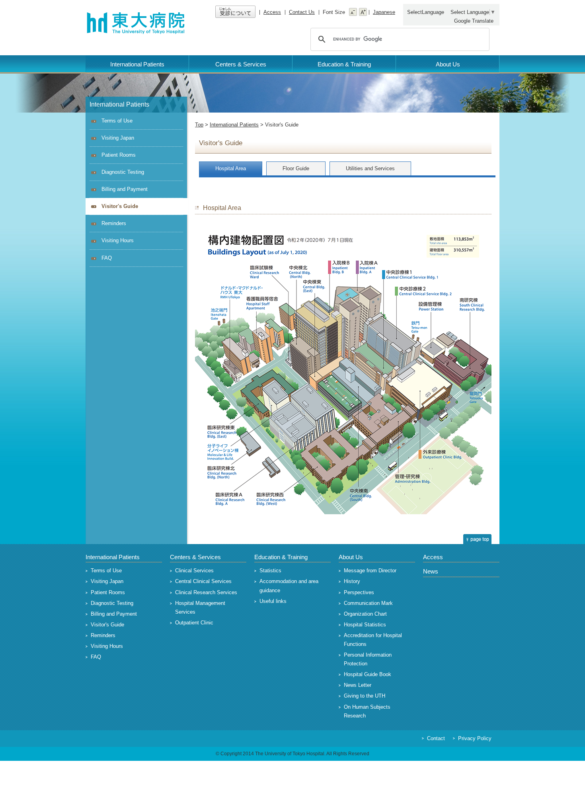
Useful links (273, 601)
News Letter (357, 685)
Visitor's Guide (107, 625)
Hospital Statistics (365, 625)
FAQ (106, 258)
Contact (436, 738)
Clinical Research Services (206, 592)
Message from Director (370, 570)
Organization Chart (365, 614)
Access (272, 12)
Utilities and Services (370, 168)
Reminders (113, 223)
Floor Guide (296, 168)
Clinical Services (194, 570)
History (352, 581)
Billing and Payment (124, 189)
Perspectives (359, 592)
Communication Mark (368, 603)
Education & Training (344, 64)
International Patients (137, 64)
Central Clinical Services (203, 581)
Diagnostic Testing (122, 172)
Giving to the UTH (364, 696)
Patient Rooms (118, 155)
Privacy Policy (474, 738)
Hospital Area (230, 168)
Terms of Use (117, 121)
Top (199, 125)
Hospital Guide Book (367, 674)
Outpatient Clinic (194, 623)
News (430, 571)
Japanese (384, 12)
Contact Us (302, 12)
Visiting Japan (117, 138)
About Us (448, 64)
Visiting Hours (117, 240)
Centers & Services (240, 64)
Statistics (270, 570)
